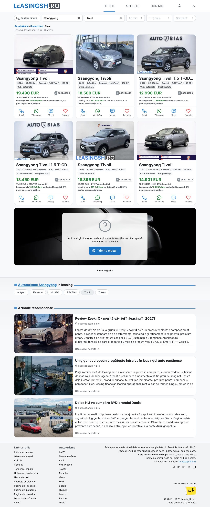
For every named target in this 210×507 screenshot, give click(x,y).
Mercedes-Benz (67, 456)
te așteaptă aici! (187, 461)
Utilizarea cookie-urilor (26, 473)
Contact (18, 464)
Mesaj (51, 115)
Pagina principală (23, 452)
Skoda (62, 485)
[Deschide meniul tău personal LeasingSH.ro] (179, 6)
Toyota (62, 468)
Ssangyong (36, 26)
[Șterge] (79, 18)
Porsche (63, 473)
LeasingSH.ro (188, 499)
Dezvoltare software (25, 498)
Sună (21, 115)
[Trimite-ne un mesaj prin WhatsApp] (173, 467)
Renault (63, 498)
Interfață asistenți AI (25, 481)
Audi (61, 460)
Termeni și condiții (23, 468)
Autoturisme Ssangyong (37, 285)
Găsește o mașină (23, 456)
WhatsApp (36, 115)
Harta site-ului (21, 477)
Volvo (62, 477)
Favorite (65, 115)
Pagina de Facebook (25, 485)
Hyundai (63, 489)
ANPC (17, 502)
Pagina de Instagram (25, 489)
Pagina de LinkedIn (24, 494)
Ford (61, 481)
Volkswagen (65, 464)
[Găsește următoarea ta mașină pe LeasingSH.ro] (37, 6)
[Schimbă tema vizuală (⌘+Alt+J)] (194, 6)
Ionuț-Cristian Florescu (190, 490)
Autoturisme (21, 26)
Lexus (62, 494)
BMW (62, 452)
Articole (18, 460)
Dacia (62, 502)
